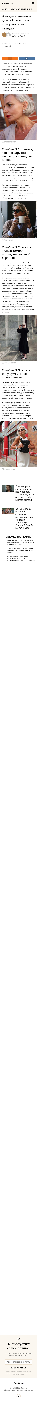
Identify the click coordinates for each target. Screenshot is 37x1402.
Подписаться (18, 1368)
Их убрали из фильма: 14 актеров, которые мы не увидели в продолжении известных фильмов (21, 558)
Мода (4, 9)
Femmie (13, 3)
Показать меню (33, 3)
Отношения (24, 9)
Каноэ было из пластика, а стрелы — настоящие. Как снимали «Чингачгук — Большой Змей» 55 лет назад (24, 518)
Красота (12, 9)
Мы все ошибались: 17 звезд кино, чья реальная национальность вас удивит (20, 550)
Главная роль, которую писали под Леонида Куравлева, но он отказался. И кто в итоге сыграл (24, 493)
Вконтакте (18, 1396)
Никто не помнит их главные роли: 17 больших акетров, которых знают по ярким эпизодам (20, 542)
